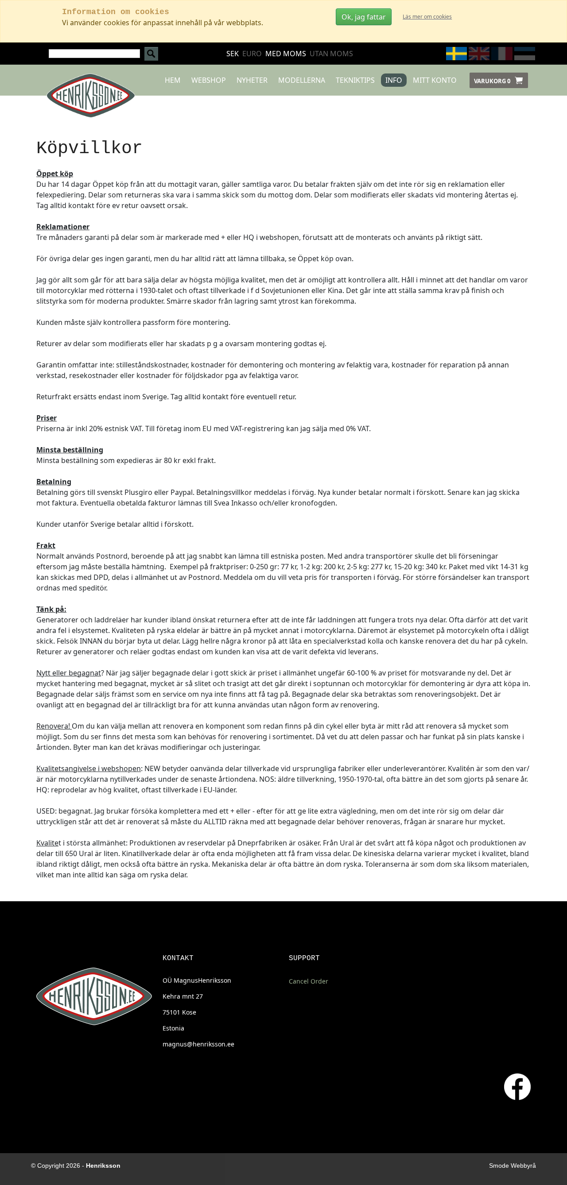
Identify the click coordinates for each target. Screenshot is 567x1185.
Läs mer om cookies (427, 16)
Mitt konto (435, 80)
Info (393, 80)
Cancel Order (308, 981)
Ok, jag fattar (364, 17)
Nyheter (252, 80)
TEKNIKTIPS (355, 80)
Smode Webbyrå (512, 1165)
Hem (173, 80)
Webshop (208, 80)
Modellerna (301, 80)
